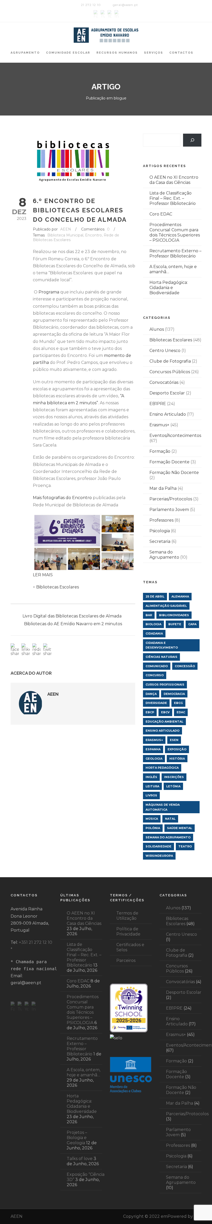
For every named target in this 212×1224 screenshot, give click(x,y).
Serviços (153, 52)
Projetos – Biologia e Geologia (77, 1137)
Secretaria (159, 541)
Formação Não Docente (174, 472)
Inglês (151, 777)
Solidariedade (158, 846)
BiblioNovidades (174, 615)
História (177, 758)
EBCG (178, 703)
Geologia (154, 758)
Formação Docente (169, 461)
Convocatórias (163, 382)
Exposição (177, 749)
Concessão (185, 666)
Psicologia (159, 530)
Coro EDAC (160, 214)
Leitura (152, 786)
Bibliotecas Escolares (57, 587)
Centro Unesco (164, 350)
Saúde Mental (179, 828)
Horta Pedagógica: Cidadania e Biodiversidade (168, 287)
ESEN (174, 740)
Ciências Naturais (161, 657)
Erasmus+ (159, 424)
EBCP (150, 712)
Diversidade (156, 703)
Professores (161, 520)
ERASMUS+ (154, 740)
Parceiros (125, 960)
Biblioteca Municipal (65, 235)
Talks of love (80, 1158)
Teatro (185, 846)
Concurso (155, 675)
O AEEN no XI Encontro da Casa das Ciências (173, 180)
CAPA (192, 624)
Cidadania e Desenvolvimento (162, 645)
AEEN (65, 229)
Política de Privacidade (128, 931)
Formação (159, 451)
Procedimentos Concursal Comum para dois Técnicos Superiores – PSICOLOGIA (174, 232)
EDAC (181, 712)
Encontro (93, 235)
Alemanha (180, 596)
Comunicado (157, 666)
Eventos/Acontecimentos (175, 435)
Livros (151, 795)
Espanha (153, 749)
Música (152, 818)
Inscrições (174, 777)
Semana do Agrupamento (164, 555)
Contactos (181, 52)
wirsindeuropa (159, 856)
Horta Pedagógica (162, 767)
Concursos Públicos (169, 371)
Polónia (153, 828)
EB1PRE (157, 403)
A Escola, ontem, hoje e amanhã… (83, 1072)
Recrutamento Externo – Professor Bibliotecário (175, 253)
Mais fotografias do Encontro (62, 497)
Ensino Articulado (167, 414)
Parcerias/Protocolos (170, 498)
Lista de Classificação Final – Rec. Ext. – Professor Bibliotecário (172, 198)
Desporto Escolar (167, 393)
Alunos (156, 329)
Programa (49, 292)
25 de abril (155, 596)
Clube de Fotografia (170, 361)
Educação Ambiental (164, 721)
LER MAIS (43, 574)
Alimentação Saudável (166, 606)
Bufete (174, 624)
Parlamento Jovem (169, 509)
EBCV (165, 712)
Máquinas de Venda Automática (163, 807)
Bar (149, 615)
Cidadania (154, 633)
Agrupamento (25, 52)
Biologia (153, 624)
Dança (151, 694)
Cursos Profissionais (165, 684)
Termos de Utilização (127, 916)
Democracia (174, 694)
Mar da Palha (163, 488)
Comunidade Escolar (68, 52)
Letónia (173, 786)
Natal (170, 818)
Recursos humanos (117, 52)
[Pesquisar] (192, 140)
